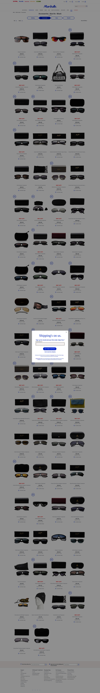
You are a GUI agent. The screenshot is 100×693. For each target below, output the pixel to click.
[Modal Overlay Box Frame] (50, 346)
